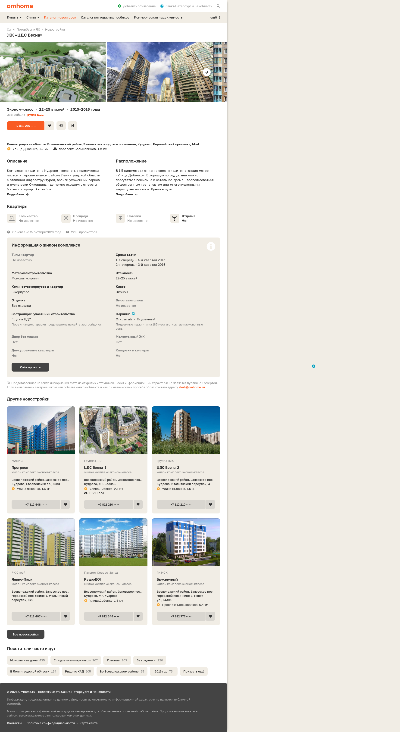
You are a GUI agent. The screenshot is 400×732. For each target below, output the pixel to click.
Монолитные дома (27, 660)
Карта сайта (88, 723)
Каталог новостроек (60, 17)
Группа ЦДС (35, 114)
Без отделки (150, 660)
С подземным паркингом (76, 660)
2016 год (164, 671)
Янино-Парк (22, 579)
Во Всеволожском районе (122, 671)
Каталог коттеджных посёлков (105, 17)
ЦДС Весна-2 (168, 467)
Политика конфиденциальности (50, 723)
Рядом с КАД (78, 671)
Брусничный (167, 579)
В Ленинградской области (33, 671)
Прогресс (20, 467)
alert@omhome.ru (192, 387)
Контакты (14, 723)
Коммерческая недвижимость (158, 17)
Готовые (117, 660)
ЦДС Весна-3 (95, 467)
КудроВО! (92, 579)
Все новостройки (26, 634)
